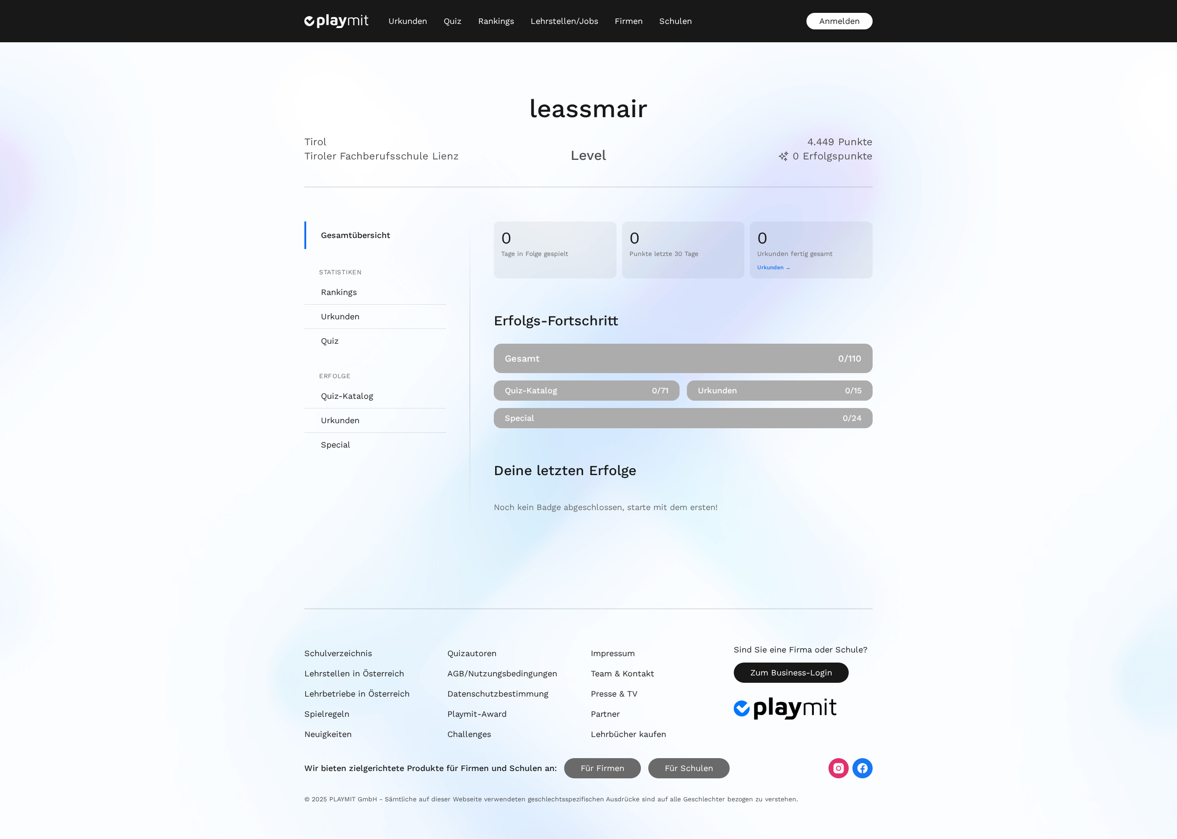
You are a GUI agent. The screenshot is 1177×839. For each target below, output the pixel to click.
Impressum (613, 653)
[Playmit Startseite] (336, 21)
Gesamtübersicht (355, 235)
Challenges (469, 734)
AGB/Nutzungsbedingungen (502, 673)
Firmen (629, 21)
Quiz (453, 21)
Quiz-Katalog (347, 396)
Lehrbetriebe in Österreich (357, 693)
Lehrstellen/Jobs (564, 21)
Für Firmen (602, 768)
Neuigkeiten (328, 734)
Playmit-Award (477, 714)
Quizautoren (472, 653)
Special (335, 444)
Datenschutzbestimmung (498, 693)
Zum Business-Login (791, 672)
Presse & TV (614, 693)
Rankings (496, 21)
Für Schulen (689, 768)
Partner (605, 714)
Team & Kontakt (622, 673)
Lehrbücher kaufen (628, 734)
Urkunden (408, 21)
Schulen (675, 21)
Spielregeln (326, 714)
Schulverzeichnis (338, 653)
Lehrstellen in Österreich (354, 673)
